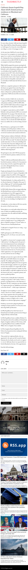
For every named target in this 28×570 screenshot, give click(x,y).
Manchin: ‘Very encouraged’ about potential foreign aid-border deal (13, 533)
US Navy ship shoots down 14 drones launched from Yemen (11, 557)
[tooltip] (4, 39)
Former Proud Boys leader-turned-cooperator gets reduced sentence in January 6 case (14, 482)
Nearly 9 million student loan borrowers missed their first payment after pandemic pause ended (13, 507)
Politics (3, 4)
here (12, 347)
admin (12, 34)
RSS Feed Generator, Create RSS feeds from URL (13, 458)
